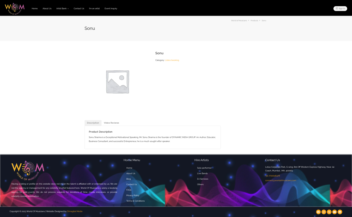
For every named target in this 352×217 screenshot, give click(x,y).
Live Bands (202, 173)
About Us (47, 8)
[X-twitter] (329, 212)
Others (200, 184)
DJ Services (202, 179)
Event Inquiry (111, 8)
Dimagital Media (74, 211)
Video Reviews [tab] (111, 123)
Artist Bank (61, 8)
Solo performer (204, 168)
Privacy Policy (132, 195)
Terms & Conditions (135, 201)
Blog (128, 179)
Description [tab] (93, 123)
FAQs (128, 190)
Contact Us (79, 8)
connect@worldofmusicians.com (280, 180)
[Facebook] (318, 212)
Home (35, 8)
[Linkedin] (340, 212)
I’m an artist (94, 8)
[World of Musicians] (14, 8)
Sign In (341, 8)
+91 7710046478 (272, 176)
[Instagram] (323, 212)
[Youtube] (334, 212)
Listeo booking (172, 60)
